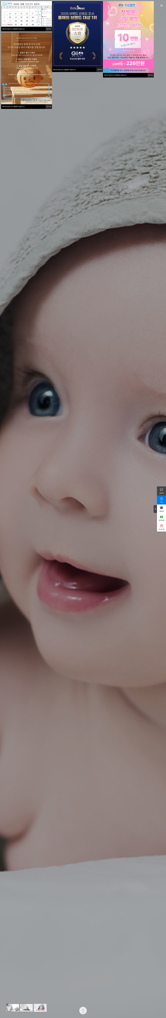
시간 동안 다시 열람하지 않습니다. (13, 29)
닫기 (48, 29)
